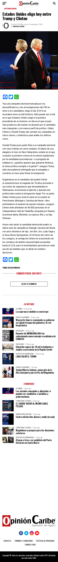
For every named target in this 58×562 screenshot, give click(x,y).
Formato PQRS (30, 544)
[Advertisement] (29, 477)
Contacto (7, 541)
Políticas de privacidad (45, 541)
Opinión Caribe (18, 26)
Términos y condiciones (23, 541)
